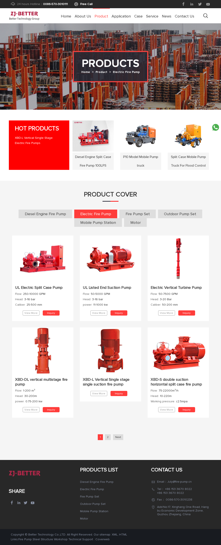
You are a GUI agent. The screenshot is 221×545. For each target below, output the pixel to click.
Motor (135, 222)
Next (118, 437)
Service (152, 16)
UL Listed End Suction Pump (107, 287)
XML (115, 534)
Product (101, 16)
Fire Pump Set (138, 214)
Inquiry (51, 313)
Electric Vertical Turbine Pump (176, 287)
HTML (123, 534)
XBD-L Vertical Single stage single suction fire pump (106, 382)
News (166, 16)
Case (138, 16)
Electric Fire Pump (126, 72)
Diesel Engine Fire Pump (45, 214)
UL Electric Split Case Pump (39, 287)
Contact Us (184, 16)
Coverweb (102, 539)
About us (83, 16)
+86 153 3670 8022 (178, 489)
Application (121, 16)
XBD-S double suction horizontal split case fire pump (176, 382)
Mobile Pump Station (98, 222)
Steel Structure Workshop (50, 539)
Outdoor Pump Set (180, 214)
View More (31, 313)
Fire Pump (25, 539)
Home (66, 16)
